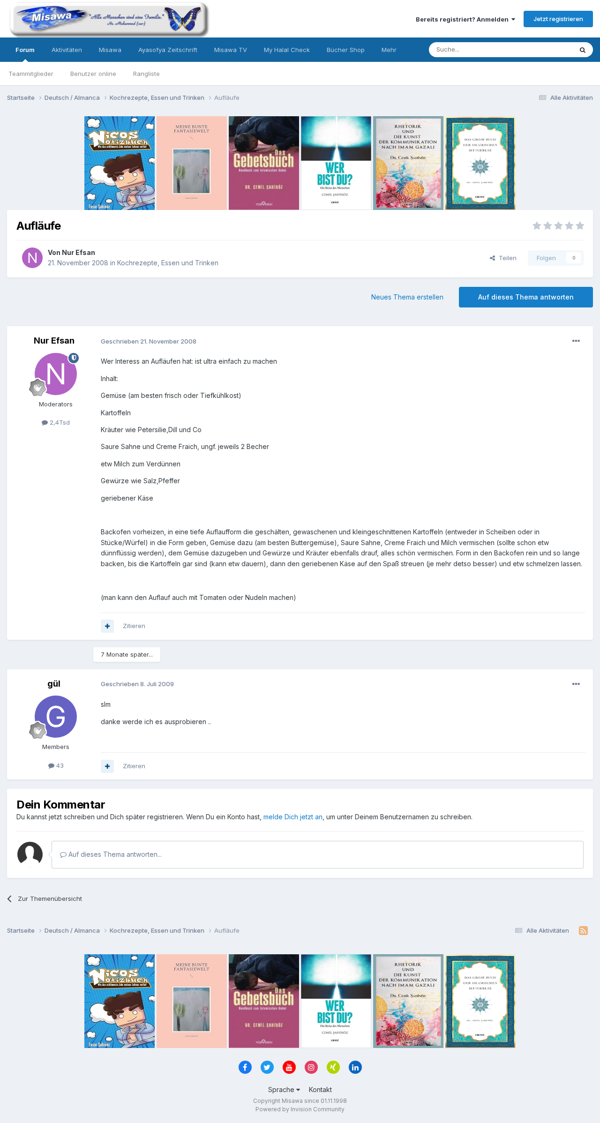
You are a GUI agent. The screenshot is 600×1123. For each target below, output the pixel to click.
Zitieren (134, 625)
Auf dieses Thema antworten (526, 297)
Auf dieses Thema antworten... (114, 854)
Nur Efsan (78, 252)
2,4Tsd (59, 422)
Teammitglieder (30, 73)
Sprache (282, 1089)
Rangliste (146, 73)
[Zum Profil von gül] (56, 717)
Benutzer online (93, 73)
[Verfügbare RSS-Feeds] (583, 930)
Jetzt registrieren (558, 18)
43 (59, 765)
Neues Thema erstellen (407, 297)
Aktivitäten (67, 49)
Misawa (110, 49)
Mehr (389, 49)
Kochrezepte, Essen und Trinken (167, 263)
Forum (25, 49)
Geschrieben (148, 341)
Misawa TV (230, 49)
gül (53, 684)
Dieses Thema (539, 49)
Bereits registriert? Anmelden (463, 19)
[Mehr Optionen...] (576, 341)
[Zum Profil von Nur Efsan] (32, 257)
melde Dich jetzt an (292, 817)
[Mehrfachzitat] (107, 626)
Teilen (506, 258)
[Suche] (582, 49)
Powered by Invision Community (300, 1109)
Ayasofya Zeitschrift (167, 49)
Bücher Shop (346, 49)
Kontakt (320, 1089)
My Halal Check (287, 49)
